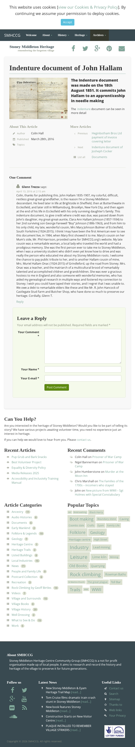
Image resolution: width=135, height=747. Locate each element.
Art (69, 512)
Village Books (20, 604)
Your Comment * (28, 334)
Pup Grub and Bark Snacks (29, 457)
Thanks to (115, 705)
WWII (96, 589)
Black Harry (96, 512)
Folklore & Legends (24, 533)
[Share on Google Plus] (97, 49)
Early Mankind (21, 528)
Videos (16, 593)
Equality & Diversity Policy (29, 468)
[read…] (76, 692)
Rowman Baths (115, 574)
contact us (84, 440)
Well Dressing (21, 615)
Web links (115, 710)
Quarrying (98, 566)
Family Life (113, 525)
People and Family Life (26, 571)
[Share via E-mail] (122, 49)
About (46, 35)
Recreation (19, 582)
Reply (20, 302)
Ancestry (17, 512)
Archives (98, 35)
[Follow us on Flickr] (12, 708)
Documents (99, 157)
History (62, 35)
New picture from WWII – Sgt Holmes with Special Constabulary (99, 492)
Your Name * (30, 369)
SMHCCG (12, 34)
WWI (86, 589)
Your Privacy (117, 715)
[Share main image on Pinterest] (110, 49)
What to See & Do (23, 620)
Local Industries (22, 561)
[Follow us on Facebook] (12, 690)
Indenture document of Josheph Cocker (107, 149)
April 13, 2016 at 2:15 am (30, 191)
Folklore (77, 532)
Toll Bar (116, 582)
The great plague (98, 582)
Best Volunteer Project (26, 462)
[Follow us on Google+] (12, 699)
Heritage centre (80, 539)
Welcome (31, 35)
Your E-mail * (30, 378)
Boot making (82, 519)
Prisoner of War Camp (107, 457)
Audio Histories (22, 517)
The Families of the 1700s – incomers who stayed (99, 483)
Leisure (78, 557)
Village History (21, 609)
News (15, 566)
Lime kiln (99, 557)
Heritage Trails (21, 550)
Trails (75, 589)
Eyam (101, 525)
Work (15, 626)
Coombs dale (76, 525)
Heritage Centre (22, 544)
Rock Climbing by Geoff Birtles (31, 588)
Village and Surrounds (26, 598)
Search (113, 694)
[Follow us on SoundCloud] (13, 717)
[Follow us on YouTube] (24, 699)
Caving (124, 519)
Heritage (80, 35)
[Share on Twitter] (85, 49)
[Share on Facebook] (73, 49)
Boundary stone (106, 518)
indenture (84, 109)
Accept (67, 22)
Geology (17, 539)
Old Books (78, 565)
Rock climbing (85, 574)
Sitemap (114, 699)
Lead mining (101, 547)
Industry (79, 547)
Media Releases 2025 (25, 473)
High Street (100, 539)
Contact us (116, 688)
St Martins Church (76, 582)
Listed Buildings (22, 555)
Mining (114, 557)
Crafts (90, 525)
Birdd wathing (80, 512)
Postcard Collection (24, 577)
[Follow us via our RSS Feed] (24, 708)
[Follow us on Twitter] (24, 690)
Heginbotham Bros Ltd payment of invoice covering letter (107, 137)
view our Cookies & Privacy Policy (88, 7)
